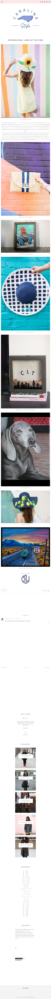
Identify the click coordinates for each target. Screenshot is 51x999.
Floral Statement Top (26, 894)
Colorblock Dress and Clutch (26, 889)
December (26, 877)
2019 (25, 876)
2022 (26, 871)
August (26, 883)
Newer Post (4, 667)
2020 (26, 874)
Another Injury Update (26, 893)
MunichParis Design (30, 997)
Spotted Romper (26, 891)
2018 (25, 908)
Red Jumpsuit (26, 897)
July (26, 885)
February (26, 904)
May (26, 899)
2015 (25, 912)
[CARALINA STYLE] (25, 20)
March (26, 902)
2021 (26, 872)
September (26, 882)
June (26, 886)
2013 (26, 916)
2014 (25, 914)
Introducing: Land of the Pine (26, 896)
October (26, 880)
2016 (25, 911)
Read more (25, 727)
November (26, 879)
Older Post (47, 667)
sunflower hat (7, 136)
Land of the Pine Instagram (43, 139)
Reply (48, 622)
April (26, 901)
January (26, 906)
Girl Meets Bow (7, 618)
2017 (25, 909)
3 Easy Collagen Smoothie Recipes (26, 888)
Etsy (46, 122)
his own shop (10, 127)
